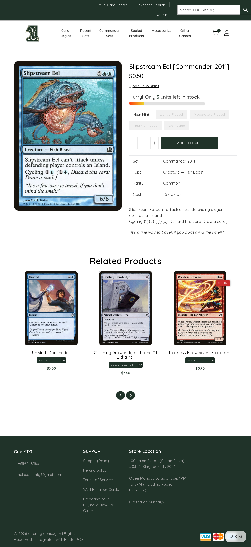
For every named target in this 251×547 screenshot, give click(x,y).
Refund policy (95, 470)
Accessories (161, 30)
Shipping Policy (96, 460)
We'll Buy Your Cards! (101, 489)
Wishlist (162, 15)
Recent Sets (85, 33)
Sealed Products (136, 33)
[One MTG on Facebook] (7, 10)
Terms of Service (98, 479)
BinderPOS (74, 539)
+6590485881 (29, 463)
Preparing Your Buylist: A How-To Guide (98, 505)
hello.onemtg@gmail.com (39, 474)
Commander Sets (109, 33)
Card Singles (65, 33)
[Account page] (227, 33)
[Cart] (216, 33)
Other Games (185, 33)
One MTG (23, 451)
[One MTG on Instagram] (16, 10)
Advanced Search (150, 5)
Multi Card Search (113, 5)
